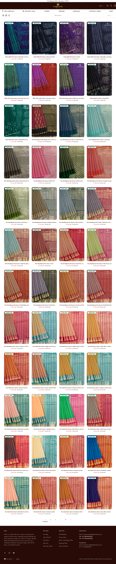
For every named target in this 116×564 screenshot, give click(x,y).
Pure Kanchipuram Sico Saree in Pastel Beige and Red (17, 305)
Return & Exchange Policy (66, 540)
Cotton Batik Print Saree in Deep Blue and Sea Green (16, 57)
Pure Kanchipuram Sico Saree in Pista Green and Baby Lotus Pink (99, 264)
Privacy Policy (62, 537)
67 (65, 519)
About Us (45, 543)
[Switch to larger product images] (3, 15)
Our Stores (46, 540)
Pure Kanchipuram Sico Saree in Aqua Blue (99, 139)
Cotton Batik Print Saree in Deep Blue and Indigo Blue (99, 57)
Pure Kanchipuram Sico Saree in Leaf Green (16, 222)
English (100, 6)
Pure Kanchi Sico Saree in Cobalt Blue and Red (99, 470)
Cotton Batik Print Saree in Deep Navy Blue (44, 57)
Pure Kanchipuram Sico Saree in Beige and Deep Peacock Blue (44, 222)
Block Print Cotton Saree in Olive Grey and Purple (72, 98)
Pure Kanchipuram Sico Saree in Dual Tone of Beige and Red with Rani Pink (72, 264)
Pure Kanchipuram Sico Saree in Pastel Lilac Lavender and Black (44, 305)
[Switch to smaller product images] (6, 15)
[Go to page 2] (70, 520)
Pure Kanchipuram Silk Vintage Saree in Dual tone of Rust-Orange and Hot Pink (44, 139)
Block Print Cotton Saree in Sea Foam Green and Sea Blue (17, 98)
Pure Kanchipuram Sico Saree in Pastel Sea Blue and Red (16, 264)
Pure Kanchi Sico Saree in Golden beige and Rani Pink (72, 346)
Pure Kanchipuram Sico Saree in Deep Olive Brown (16, 181)
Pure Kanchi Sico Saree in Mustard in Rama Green (72, 388)
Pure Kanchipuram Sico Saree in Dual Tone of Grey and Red (99, 222)
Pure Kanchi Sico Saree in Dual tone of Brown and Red (16, 470)
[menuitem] (8, 11)
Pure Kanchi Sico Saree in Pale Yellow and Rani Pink (99, 346)
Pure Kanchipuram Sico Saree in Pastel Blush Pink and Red (99, 305)
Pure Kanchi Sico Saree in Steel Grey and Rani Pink (99, 429)
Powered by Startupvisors (106, 559)
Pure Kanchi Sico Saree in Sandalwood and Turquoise (44, 429)
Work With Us (47, 537)
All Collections (63, 534)
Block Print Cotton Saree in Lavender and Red (44, 98)
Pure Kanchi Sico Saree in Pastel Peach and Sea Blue (16, 512)
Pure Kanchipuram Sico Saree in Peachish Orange (99, 181)
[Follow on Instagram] (9, 553)
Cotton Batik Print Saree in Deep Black (99, 98)
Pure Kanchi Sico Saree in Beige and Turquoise (44, 346)
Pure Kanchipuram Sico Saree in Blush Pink (44, 181)
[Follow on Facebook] (5, 553)
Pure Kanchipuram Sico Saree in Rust (44, 263)
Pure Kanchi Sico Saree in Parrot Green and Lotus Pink (72, 429)
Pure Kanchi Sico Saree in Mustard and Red (16, 388)
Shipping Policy (63, 543)
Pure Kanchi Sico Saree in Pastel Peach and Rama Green (17, 429)
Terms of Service (63, 546)
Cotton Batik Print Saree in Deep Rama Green (16, 139)
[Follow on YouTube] (14, 553)
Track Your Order (47, 546)
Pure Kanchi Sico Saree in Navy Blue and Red (99, 512)
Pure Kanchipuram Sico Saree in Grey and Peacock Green (71, 222)
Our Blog (45, 534)
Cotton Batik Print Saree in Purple (72, 57)
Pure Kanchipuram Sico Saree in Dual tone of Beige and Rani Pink (16, 346)
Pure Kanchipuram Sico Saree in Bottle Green (72, 181)
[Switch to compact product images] (9, 15)
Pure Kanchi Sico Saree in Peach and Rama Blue (44, 388)
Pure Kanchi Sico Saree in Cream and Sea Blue (44, 470)
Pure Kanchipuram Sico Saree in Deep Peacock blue (71, 139)
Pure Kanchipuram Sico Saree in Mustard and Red (72, 305)
